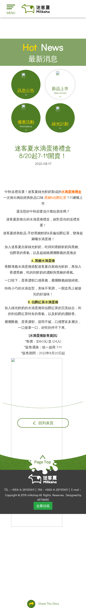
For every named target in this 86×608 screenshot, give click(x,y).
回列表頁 (45, 423)
